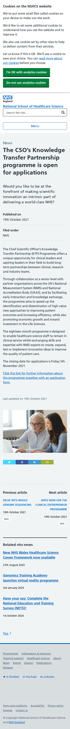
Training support (13, 658)
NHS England (17, 722)
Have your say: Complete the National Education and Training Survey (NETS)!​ (28, 603)
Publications (43, 663)
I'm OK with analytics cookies (26, 72)
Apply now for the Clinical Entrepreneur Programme (51, 505)
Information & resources (36, 653)
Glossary (8, 667)
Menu (35, 126)
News (6, 663)
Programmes (10, 653)
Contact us (22, 710)
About (57, 658)
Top (6, 633)
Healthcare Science (38, 658)
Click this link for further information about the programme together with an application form (34, 377)
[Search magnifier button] (63, 112)
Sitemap (7, 710)
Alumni (28, 663)
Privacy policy (55, 705)
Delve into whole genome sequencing (17, 502)
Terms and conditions (15, 705)
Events (17, 663)
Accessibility (37, 705)
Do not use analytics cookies (26, 83)
